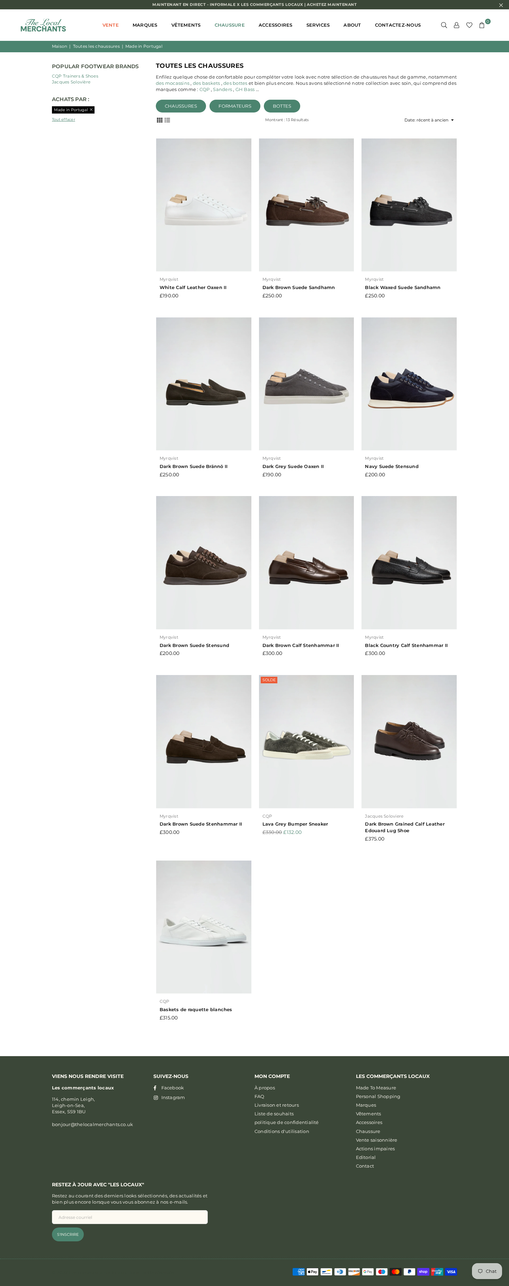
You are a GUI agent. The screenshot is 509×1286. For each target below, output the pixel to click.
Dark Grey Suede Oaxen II (293, 466)
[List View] (167, 120)
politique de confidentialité (286, 1122)
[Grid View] (159, 120)
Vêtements (186, 25)
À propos (264, 1087)
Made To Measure (376, 1087)
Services (318, 25)
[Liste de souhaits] (469, 25)
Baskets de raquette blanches (196, 1009)
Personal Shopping (378, 1096)
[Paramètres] (456, 25)
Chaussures (181, 106)
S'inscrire (68, 1234)
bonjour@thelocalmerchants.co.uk (92, 1124)
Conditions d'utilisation (281, 1131)
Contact (365, 1166)
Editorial (366, 1157)
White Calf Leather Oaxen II (193, 287)
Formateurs (234, 106)
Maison (59, 46)
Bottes (282, 106)
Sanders (222, 89)
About (352, 25)
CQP (204, 89)
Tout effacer (63, 119)
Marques (145, 25)
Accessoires (276, 25)
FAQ (259, 1096)
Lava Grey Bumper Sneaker (295, 824)
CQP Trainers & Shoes (75, 76)
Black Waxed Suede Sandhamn (402, 287)
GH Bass (245, 89)
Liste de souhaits (274, 1113)
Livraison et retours (276, 1105)
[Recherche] (444, 25)
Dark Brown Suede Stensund (194, 645)
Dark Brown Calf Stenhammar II (300, 645)
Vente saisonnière (377, 1140)
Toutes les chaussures (96, 46)
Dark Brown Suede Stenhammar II (201, 824)
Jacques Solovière (71, 81)
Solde (269, 679)
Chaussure (230, 25)
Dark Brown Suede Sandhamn (298, 287)
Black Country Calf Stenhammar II (406, 645)
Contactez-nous (398, 25)
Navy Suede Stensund (392, 466)
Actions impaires (375, 1148)
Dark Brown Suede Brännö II (193, 466)
